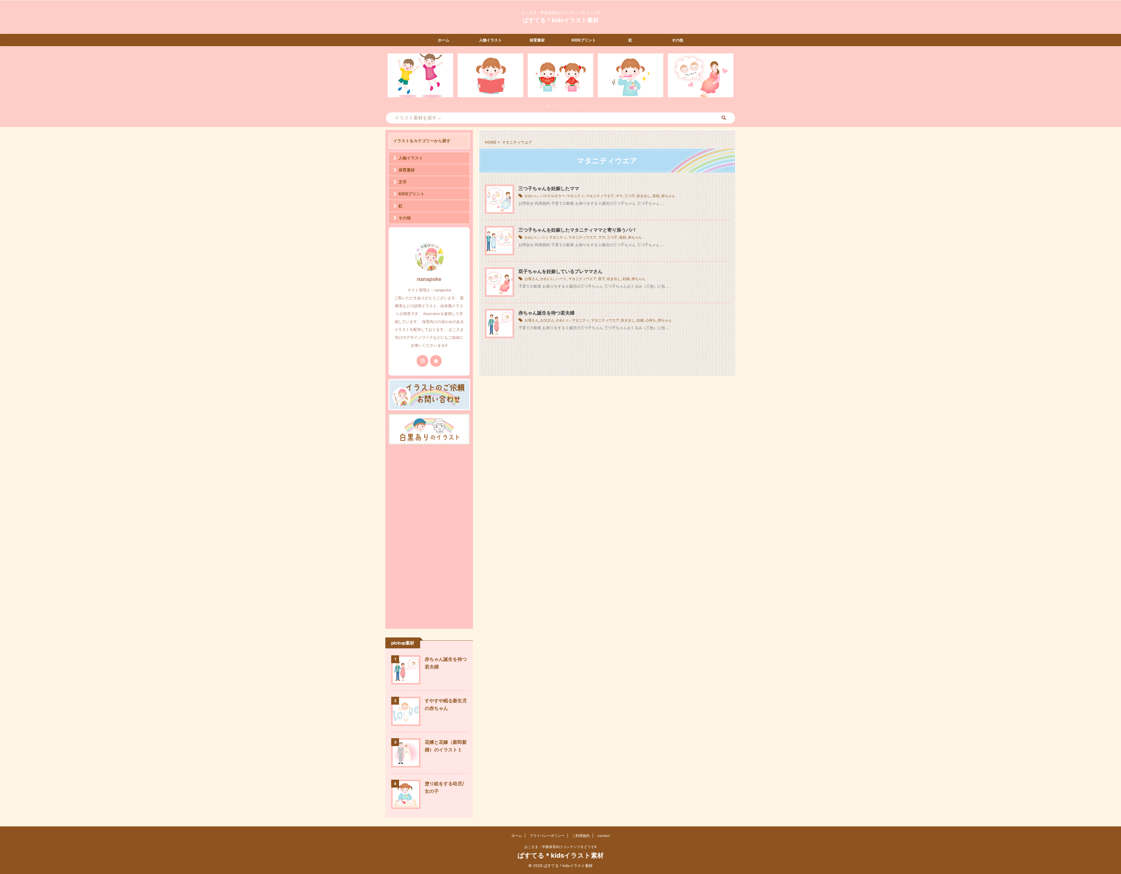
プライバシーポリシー (547, 835)
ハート (561, 279)
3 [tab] (547, 106)
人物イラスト (490, 40)
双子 (601, 279)
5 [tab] (559, 106)
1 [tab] (536, 106)
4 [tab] (553, 106)
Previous (393, 79)
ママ (619, 196)
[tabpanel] (420, 75)
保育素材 (537, 40)
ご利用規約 (581, 835)
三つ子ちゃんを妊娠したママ (548, 188)
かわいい (532, 196)
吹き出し (644, 196)
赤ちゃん (668, 196)
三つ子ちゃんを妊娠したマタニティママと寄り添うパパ (576, 230)
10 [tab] (588, 106)
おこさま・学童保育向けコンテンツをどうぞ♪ (560, 847)
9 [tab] (582, 106)
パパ (543, 237)
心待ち (650, 320)
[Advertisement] (429, 535)
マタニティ (575, 196)
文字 (402, 181)
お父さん (547, 320)
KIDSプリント (584, 40)
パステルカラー (552, 196)
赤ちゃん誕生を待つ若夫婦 (546, 313)
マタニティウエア (600, 196)
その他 (677, 40)
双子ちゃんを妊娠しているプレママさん (560, 271)
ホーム (443, 40)
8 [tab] (576, 106)
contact (603, 835)
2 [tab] (541, 106)
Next (728, 79)
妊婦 (626, 279)
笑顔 (655, 196)
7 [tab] (571, 106)
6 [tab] (565, 106)
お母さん (532, 279)
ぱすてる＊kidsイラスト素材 (561, 20)
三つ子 (629, 196)
